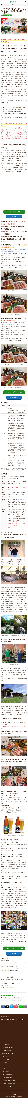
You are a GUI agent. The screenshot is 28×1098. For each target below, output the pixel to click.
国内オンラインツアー (7, 15)
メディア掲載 (6, 1059)
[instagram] (14, 1094)
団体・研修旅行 (6, 1071)
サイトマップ (6, 1089)
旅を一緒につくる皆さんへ (9, 1074)
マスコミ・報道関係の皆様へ (9, 1080)
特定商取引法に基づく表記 (9, 1083)
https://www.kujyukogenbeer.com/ (9, 968)
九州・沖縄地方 (13, 1000)
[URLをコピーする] (25, 1006)
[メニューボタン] (2, 2)
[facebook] (12, 1094)
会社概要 (5, 1062)
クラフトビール (5, 1000)
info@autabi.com (10, 987)
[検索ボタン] (26, 2)
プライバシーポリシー (8, 1086)
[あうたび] (14, 2)
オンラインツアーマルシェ (17, 997)
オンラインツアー (6, 997)
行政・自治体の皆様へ (8, 1077)
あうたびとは (6, 1044)
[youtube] (16, 1094)
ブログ (4, 1068)
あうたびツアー (6, 1056)
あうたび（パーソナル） (8, 1047)
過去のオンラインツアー (8, 1053)
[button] (3, 1006)
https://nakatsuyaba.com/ (7, 973)
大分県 (19, 1000)
